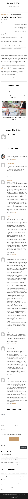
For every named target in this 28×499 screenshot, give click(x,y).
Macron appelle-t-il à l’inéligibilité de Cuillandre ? (11, 462)
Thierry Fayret (4, 473)
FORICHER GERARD (11, 163)
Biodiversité (6, 14)
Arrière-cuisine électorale (6, 454)
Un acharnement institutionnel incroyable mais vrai (11, 464)
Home (2, 14)
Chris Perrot (9, 180)
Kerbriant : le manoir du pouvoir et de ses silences (11, 459)
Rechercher (3, 445)
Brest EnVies (14, 3)
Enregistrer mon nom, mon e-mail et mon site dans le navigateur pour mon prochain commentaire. (13, 433)
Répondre (14, 159)
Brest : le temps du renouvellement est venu (10, 457)
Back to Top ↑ (14, 497)
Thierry (8, 216)
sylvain (8, 154)
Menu (2, 10)
